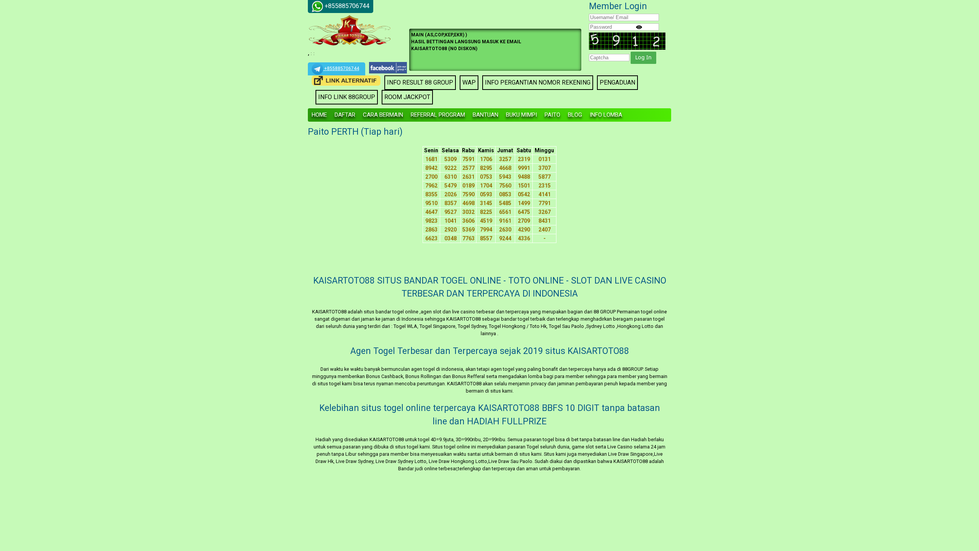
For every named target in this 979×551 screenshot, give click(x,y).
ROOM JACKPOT (407, 97)
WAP (469, 82)
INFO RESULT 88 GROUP (420, 82)
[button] (643, 58)
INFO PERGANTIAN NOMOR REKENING (537, 82)
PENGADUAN (617, 82)
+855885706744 (341, 68)
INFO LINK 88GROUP (346, 97)
